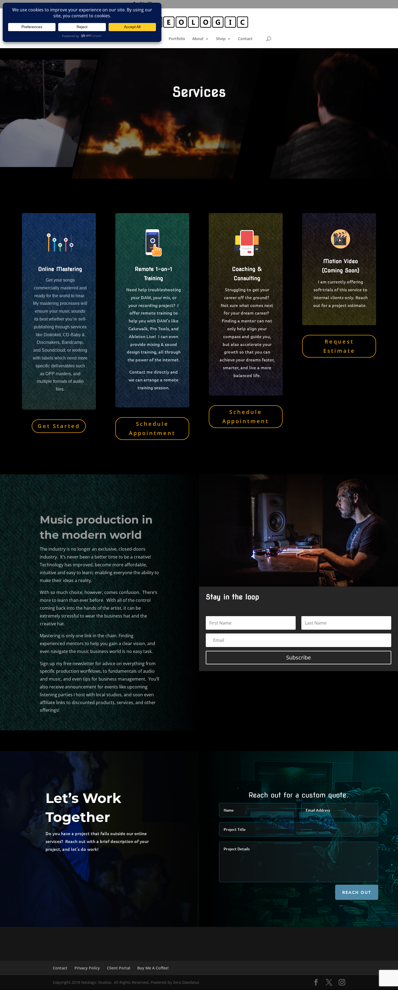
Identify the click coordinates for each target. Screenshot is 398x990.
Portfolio (177, 39)
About (198, 39)
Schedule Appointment (152, 428)
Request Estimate (339, 346)
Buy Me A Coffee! (153, 968)
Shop (221, 39)
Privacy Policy (87, 968)
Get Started (59, 426)
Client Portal (118, 968)
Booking (154, 39)
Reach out (356, 892)
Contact (245, 39)
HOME (133, 39)
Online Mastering (60, 269)
